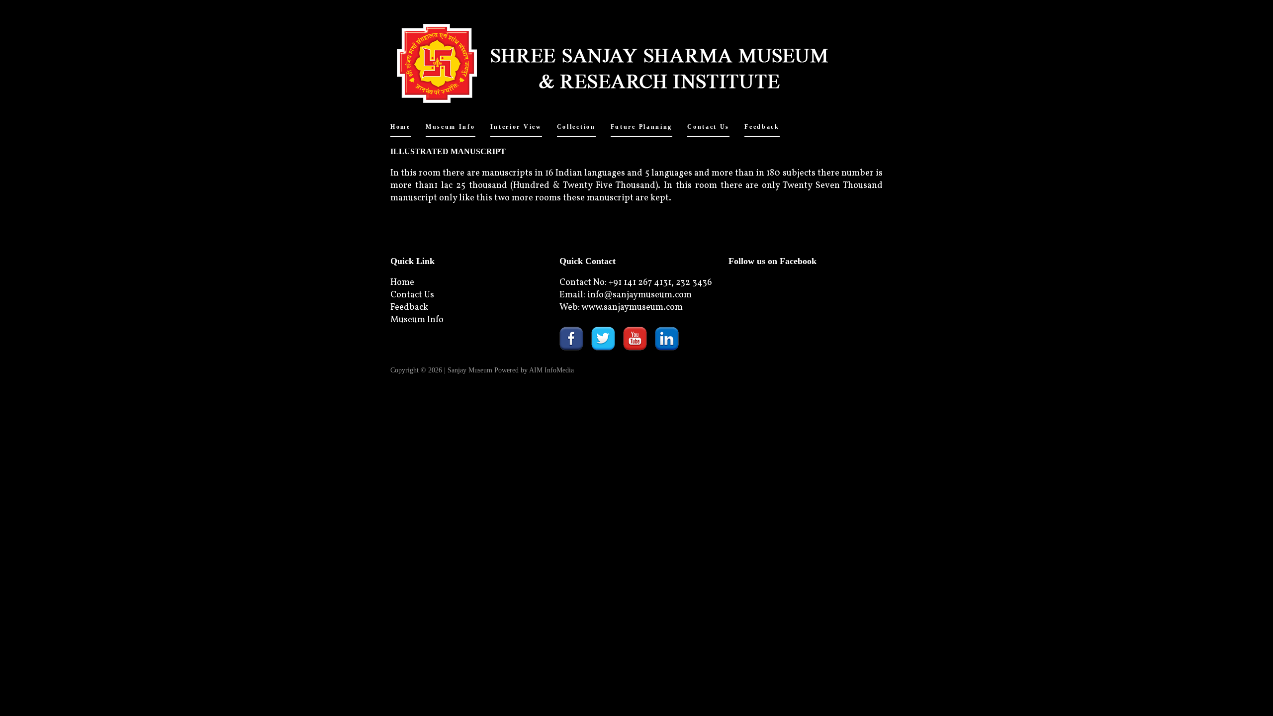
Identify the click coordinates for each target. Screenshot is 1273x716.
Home (400, 126)
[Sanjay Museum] (636, 60)
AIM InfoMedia (551, 370)
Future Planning (642, 126)
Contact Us (708, 126)
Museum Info (450, 126)
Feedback (762, 126)
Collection (576, 126)
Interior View (516, 126)
